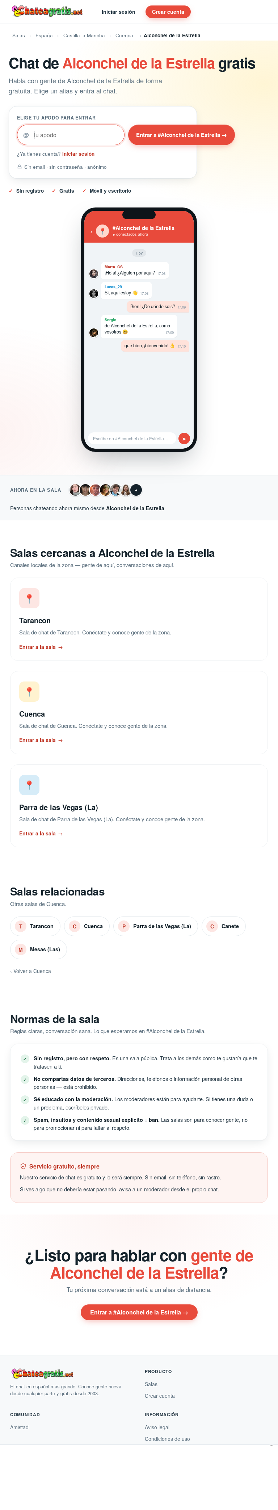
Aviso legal (157, 1427)
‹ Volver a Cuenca (30, 970)
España (44, 35)
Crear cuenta (168, 11)
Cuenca (124, 35)
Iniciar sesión (118, 11)
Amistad (19, 1427)
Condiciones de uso (167, 1438)
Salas (18, 35)
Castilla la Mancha (84, 35)
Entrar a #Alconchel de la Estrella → (181, 135)
